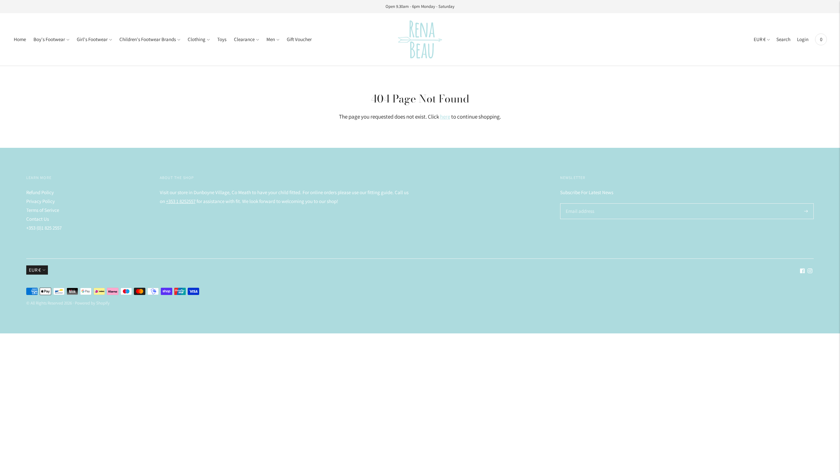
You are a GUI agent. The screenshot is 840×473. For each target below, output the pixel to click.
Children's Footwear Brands (147, 39)
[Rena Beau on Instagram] (810, 271)
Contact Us (37, 219)
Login (802, 39)
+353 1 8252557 (181, 201)
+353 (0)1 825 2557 (44, 228)
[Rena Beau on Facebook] (802, 271)
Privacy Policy (40, 201)
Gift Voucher (299, 39)
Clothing (196, 39)
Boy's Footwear (49, 39)
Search (783, 39)
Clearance (244, 39)
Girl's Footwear (92, 39)
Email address (579, 203)
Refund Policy (40, 192)
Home (20, 39)
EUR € (760, 39)
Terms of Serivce (42, 210)
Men (270, 39)
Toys (221, 39)
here (445, 116)
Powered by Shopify (92, 303)
